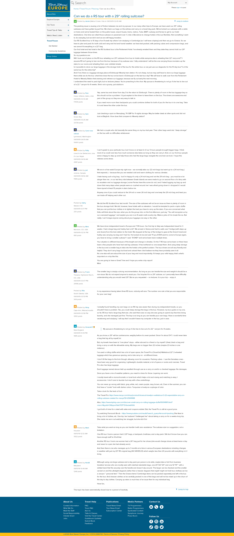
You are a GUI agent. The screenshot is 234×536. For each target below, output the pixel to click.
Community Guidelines (57, 51)
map (162, 507)
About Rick (51, 14)
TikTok (151, 527)
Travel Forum (85, 9)
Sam (86, 114)
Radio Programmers (136, 508)
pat (86, 170)
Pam (86, 93)
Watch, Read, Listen (54, 35)
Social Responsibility (71, 513)
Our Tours (51, 25)
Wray (87, 307)
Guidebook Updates (93, 518)
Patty (87, 150)
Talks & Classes (91, 513)
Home (76, 9)
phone (156, 507)
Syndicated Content (135, 511)
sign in (179, 8)
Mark (87, 428)
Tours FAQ (89, 508)
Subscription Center (114, 511)
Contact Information (71, 505)
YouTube (162, 521)
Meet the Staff (68, 511)
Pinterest (156, 527)
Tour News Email (113, 508)
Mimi (87, 227)
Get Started (53, 46)
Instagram (156, 521)
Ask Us (88, 511)
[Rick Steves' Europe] (58, 6)
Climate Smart (68, 516)
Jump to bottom (182, 21)
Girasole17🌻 (90, 327)
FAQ (86, 505)
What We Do (68, 508)
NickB (87, 463)
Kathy (84, 203)
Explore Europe (53, 19)
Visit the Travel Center (93, 516)
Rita (83, 291)
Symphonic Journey (135, 513)
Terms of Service (110, 534)
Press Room (132, 516)
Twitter (162, 527)
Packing (95, 9)
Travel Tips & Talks (54, 30)
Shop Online (52, 56)
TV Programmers (134, 505)
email (151, 507)
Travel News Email (113, 505)
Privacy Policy (123, 534)
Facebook (151, 521)
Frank (87, 272)
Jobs (65, 518)
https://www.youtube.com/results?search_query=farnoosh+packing (148, 413)
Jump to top (183, 489)
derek (87, 21)
